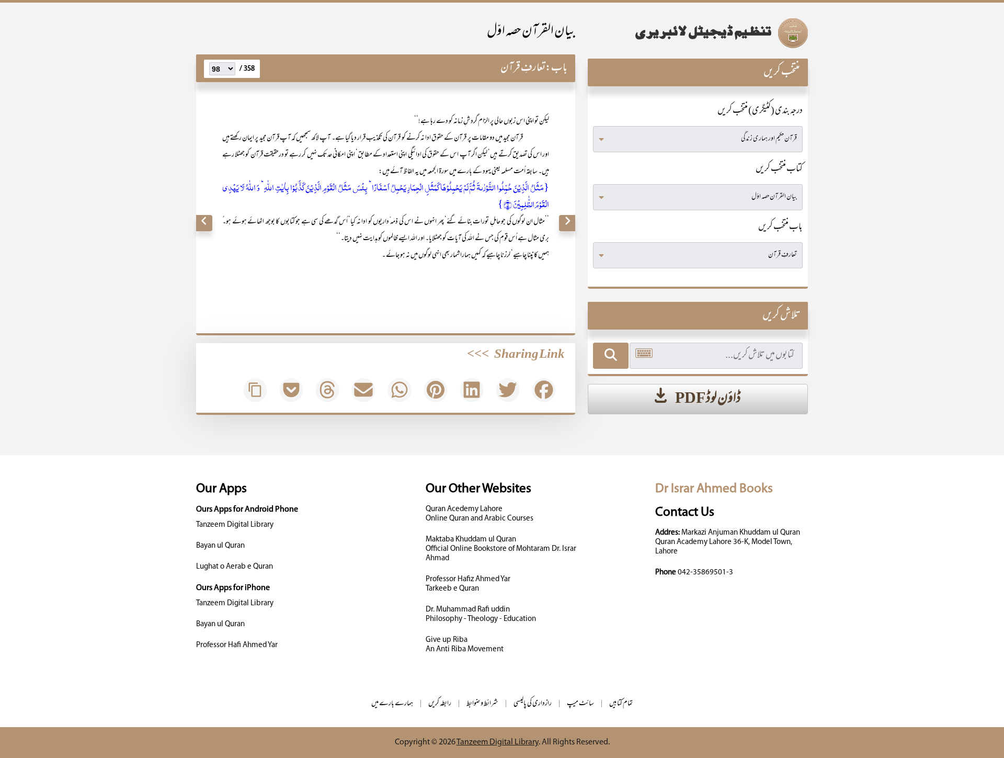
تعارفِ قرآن (522, 68)
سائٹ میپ (580, 704)
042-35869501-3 (705, 572)
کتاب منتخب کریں (779, 169)
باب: (556, 68)
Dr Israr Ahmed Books (714, 488)
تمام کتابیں (621, 704)
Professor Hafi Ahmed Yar (237, 645)
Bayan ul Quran (220, 546)
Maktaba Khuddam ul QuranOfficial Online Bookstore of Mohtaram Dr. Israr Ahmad (501, 549)
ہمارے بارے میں (392, 704)
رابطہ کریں (439, 704)
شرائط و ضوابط (482, 704)
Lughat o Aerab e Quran (234, 567)
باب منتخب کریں (780, 227)
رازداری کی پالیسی (533, 704)
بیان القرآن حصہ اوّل (531, 32)
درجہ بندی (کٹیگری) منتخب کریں (760, 111)
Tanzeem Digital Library (234, 525)
